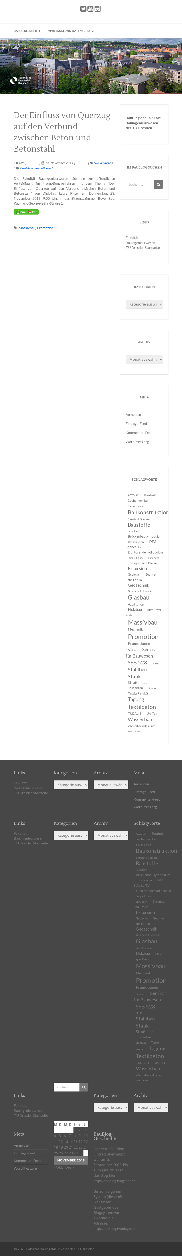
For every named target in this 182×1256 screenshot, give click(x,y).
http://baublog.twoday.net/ (114, 1228)
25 (56, 1153)
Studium (153, 688)
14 (71, 1141)
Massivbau (26, 168)
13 (66, 1141)
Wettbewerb (135, 731)
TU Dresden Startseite (143, 247)
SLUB (155, 663)
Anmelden (133, 414)
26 (61, 1153)
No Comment (102, 163)
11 (56, 1141)
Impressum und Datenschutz (70, 31)
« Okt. (58, 1167)
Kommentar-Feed (139, 432)
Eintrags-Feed (136, 423)
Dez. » (70, 1167)
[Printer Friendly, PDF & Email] (26, 212)
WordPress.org (137, 441)
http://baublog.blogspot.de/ (115, 1181)
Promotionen (42, 168)
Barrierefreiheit (27, 31)
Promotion (45, 228)
